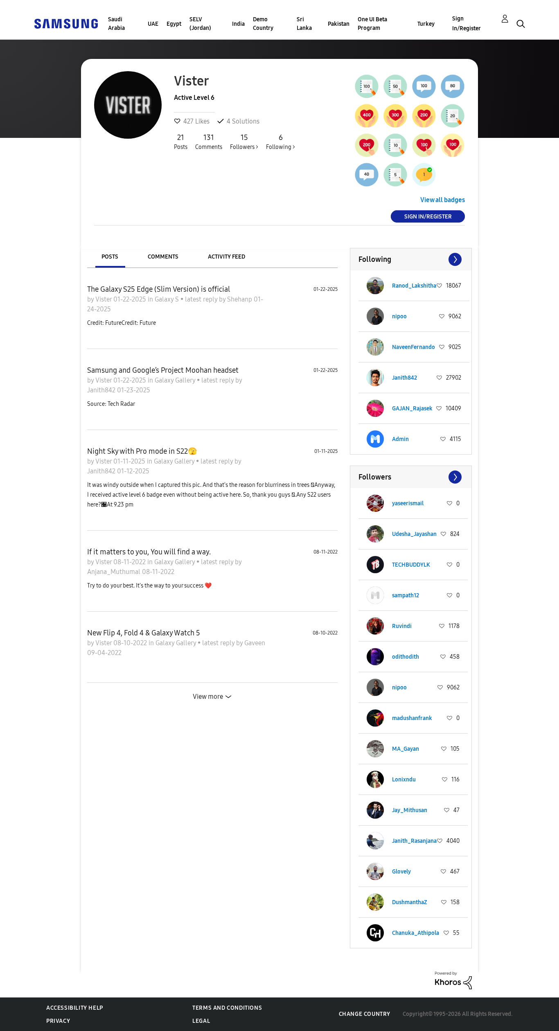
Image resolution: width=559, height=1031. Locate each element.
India (238, 23)
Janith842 (102, 390)
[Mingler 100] (424, 86)
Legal (201, 1020)
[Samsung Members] (66, 23)
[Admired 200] (424, 116)
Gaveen (254, 643)
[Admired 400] (366, 116)
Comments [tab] (163, 256)
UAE (153, 23)
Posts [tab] (109, 256)
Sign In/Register (466, 23)
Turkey (426, 23)
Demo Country (263, 24)
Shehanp (240, 299)
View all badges (442, 200)
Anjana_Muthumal (114, 572)
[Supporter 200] (366, 145)
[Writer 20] (452, 116)
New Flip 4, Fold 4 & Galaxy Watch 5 (143, 632)
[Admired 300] (395, 116)
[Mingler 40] (366, 174)
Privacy (58, 1020)
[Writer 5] (395, 174)
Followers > (244, 142)
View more (208, 696)
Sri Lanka (304, 24)
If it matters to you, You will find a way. (149, 551)
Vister (104, 299)
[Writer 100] (366, 86)
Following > (280, 142)
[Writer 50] (395, 86)
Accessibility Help (74, 1007)
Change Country (364, 1014)
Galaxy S (167, 299)
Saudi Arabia (116, 24)
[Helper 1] (424, 174)
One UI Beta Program (372, 24)
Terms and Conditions (227, 1007)
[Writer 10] (395, 145)
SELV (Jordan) (200, 24)
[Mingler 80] (452, 86)
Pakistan (338, 23)
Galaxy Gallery (176, 380)
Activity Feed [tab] (226, 256)
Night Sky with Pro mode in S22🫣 (142, 451)
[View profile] (375, 285)
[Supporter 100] (424, 145)
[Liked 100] (452, 145)
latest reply (202, 299)
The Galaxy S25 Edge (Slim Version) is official (158, 289)
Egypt (174, 23)
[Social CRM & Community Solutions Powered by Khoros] (453, 980)
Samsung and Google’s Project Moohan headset (163, 370)
